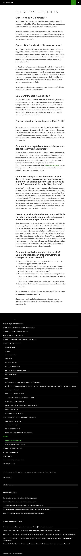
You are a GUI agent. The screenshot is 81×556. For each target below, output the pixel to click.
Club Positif (8, 2)
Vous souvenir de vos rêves (14, 413)
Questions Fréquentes (13, 440)
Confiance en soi (11, 355)
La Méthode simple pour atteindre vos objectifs (21, 405)
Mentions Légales (9, 464)
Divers (5, 436)
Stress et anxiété (11, 363)
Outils (5, 378)
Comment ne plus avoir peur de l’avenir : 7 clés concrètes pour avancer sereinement (42, 544)
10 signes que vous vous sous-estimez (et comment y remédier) (23, 505)
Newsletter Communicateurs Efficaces (18, 433)
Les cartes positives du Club (12, 448)
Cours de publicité (11, 425)
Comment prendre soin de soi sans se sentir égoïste (19, 502)
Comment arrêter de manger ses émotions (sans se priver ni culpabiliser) (26, 509)
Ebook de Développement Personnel (17, 370)
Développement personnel (12, 343)
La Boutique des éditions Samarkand (15, 331)
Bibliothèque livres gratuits (13, 324)
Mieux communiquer (12, 366)
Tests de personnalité (10, 452)
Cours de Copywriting (13, 421)
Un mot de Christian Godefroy (15, 444)
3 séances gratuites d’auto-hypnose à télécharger (22, 382)
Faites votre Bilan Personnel (13, 335)
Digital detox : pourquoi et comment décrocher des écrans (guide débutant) (35, 531)
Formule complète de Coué (14, 394)
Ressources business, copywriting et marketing (19, 417)
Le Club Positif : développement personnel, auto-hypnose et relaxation (27, 320)
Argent (7, 351)
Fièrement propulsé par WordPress (13, 553)
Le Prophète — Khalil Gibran (14, 401)
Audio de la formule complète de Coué (20, 398)
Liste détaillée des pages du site (13, 460)
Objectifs (8, 359)
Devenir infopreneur (12, 429)
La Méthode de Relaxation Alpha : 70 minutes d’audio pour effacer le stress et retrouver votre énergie (40, 386)
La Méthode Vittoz (11, 409)
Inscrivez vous (8, 456)
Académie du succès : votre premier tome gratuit (20, 339)
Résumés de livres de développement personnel (19, 328)
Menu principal (78, 2)
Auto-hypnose (10, 347)
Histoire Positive (11, 374)
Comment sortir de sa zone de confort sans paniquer (20, 498)
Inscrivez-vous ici (52, 165)
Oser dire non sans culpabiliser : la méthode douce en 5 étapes (23, 513)
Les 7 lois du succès (11, 390)
